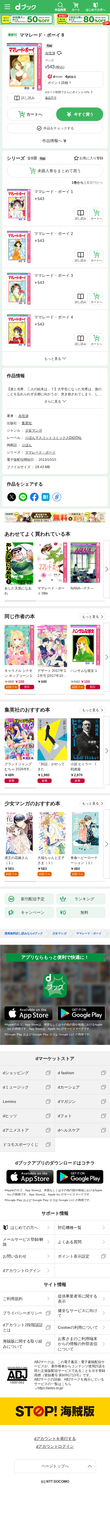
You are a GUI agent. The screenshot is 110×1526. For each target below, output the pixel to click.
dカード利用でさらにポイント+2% (67, 92)
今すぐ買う (84, 114)
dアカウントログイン (22, 1270)
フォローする (59, 53)
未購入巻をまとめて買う (59, 171)
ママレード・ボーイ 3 (53, 275)
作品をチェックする (58, 128)
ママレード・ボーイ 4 (53, 317)
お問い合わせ (15, 1256)
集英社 (27, 423)
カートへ (34, 114)
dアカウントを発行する (55, 1438)
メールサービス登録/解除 (23, 1242)
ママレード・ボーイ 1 (53, 191)
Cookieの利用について (78, 1327)
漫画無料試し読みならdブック (24, 933)
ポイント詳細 (58, 83)
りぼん (27, 445)
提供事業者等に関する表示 (77, 1298)
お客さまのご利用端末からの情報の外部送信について (77, 1343)
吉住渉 (50, 53)
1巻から (78, 182)
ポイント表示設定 (73, 1256)
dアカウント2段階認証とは (23, 1327)
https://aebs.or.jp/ (50, 1388)
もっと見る (90, 617)
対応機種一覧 (70, 1227)
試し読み (28, 98)
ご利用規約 (13, 1298)
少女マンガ (33, 430)
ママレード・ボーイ (40, 452)
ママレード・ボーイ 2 (53, 233)
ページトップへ (55, 1466)
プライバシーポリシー (22, 1313)
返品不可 (50, 97)
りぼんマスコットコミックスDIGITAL (53, 438)
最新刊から (94, 182)
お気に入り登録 (91, 158)
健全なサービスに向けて (77, 1313)
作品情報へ (52, 140)
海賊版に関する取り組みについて (22, 1343)
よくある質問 (70, 1242)
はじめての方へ (24, 1227)
